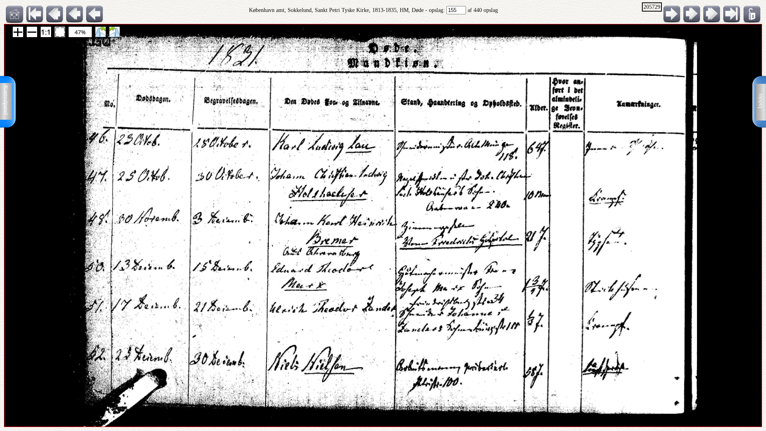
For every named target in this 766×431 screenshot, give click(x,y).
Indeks (760, 101)
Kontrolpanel (6, 100)
